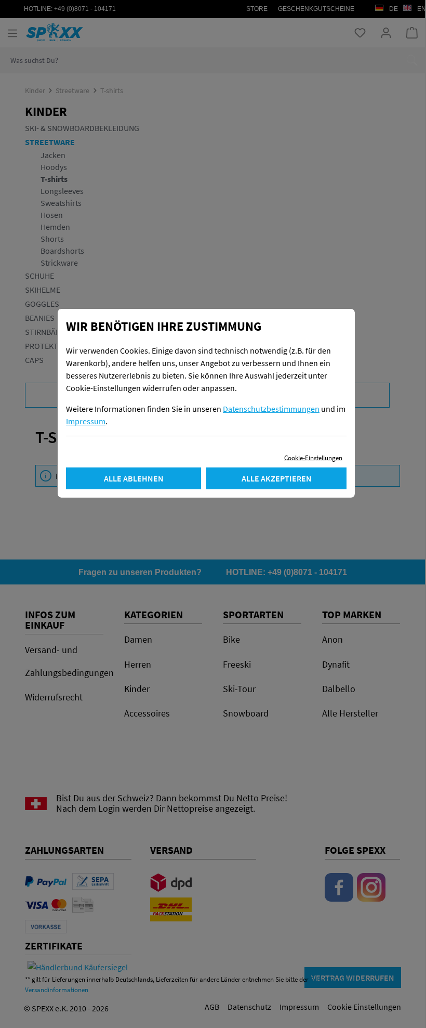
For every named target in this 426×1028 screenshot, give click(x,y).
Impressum (85, 421)
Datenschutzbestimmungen (271, 409)
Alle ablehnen (134, 478)
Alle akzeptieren (277, 478)
